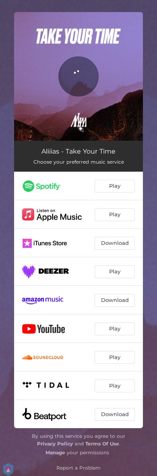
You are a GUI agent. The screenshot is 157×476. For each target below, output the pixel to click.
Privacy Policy (55, 444)
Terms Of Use (102, 444)
